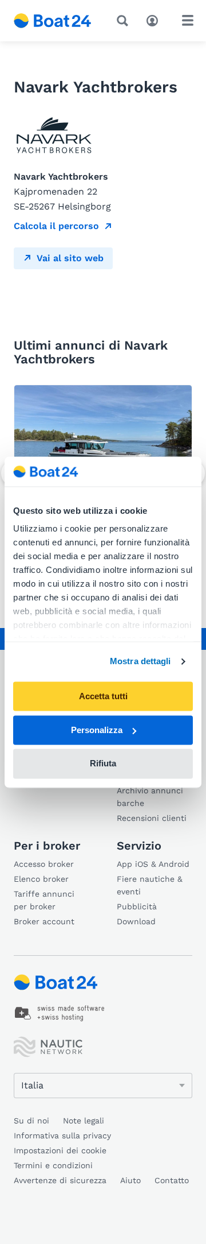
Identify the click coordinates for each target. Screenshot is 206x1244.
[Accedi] (155, 19)
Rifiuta (103, 764)
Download (136, 921)
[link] (60, 1013)
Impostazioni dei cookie (60, 1150)
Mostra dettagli (140, 661)
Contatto (171, 1180)
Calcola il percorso (56, 225)
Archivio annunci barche (150, 797)
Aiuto (130, 1180)
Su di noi (31, 1120)
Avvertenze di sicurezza (60, 1180)
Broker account (44, 921)
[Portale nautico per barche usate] (53, 21)
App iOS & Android (153, 864)
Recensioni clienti (152, 818)
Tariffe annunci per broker (44, 900)
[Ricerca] (125, 20)
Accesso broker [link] (44, 864)
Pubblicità (137, 906)
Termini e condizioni (53, 1165)
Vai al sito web (70, 258)
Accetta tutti (103, 696)
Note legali (83, 1120)
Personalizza (96, 730)
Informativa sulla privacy (62, 1135)
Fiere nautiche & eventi (150, 885)
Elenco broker (41, 878)
